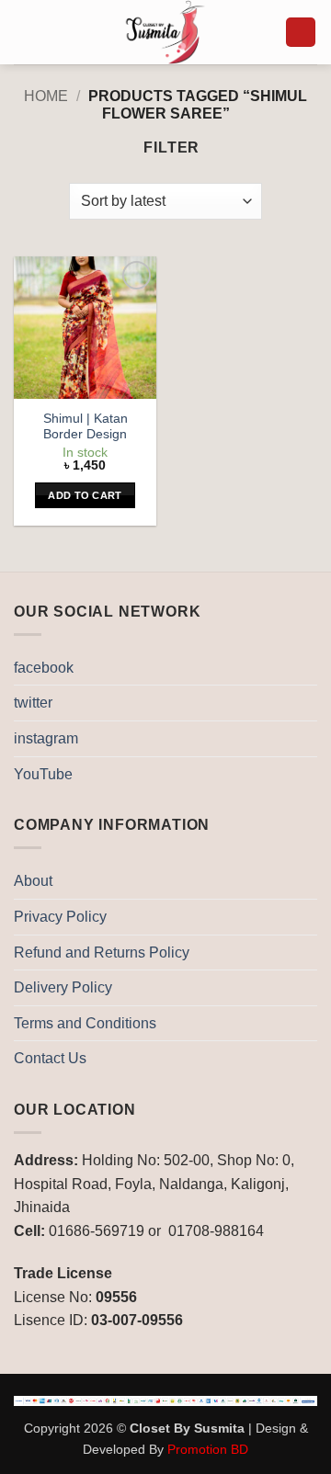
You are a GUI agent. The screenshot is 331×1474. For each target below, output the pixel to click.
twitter (33, 702)
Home (46, 96)
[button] (25, 31)
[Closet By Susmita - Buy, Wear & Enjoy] (165, 32)
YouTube (43, 774)
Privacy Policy (60, 916)
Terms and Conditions (85, 1023)
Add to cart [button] (85, 495)
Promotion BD (207, 1449)
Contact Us (50, 1058)
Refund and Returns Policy (101, 952)
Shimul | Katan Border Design (85, 427)
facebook (44, 667)
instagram (46, 738)
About (33, 881)
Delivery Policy (63, 987)
